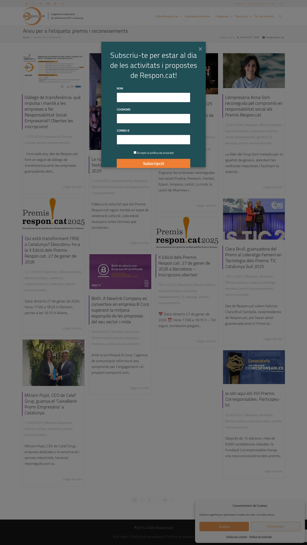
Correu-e (123, 130)
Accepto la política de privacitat (155, 153)
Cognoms (124, 109)
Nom (120, 88)
